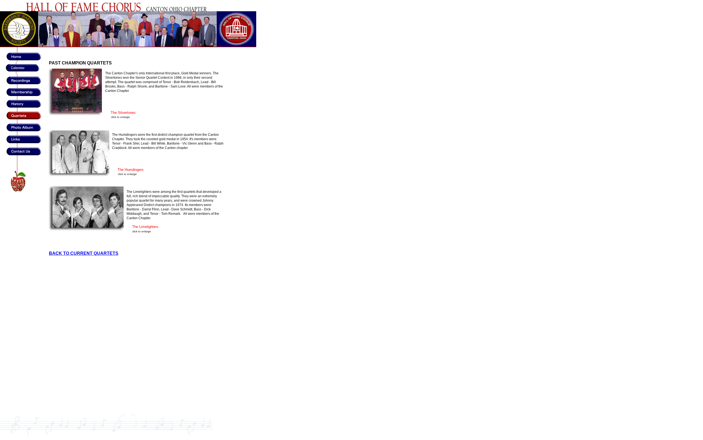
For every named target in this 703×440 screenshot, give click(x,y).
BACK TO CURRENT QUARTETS (83, 253)
